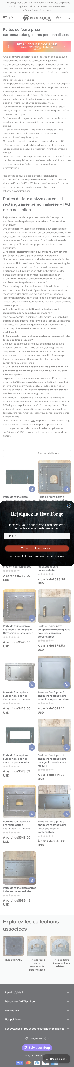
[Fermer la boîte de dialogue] (69, 505)
